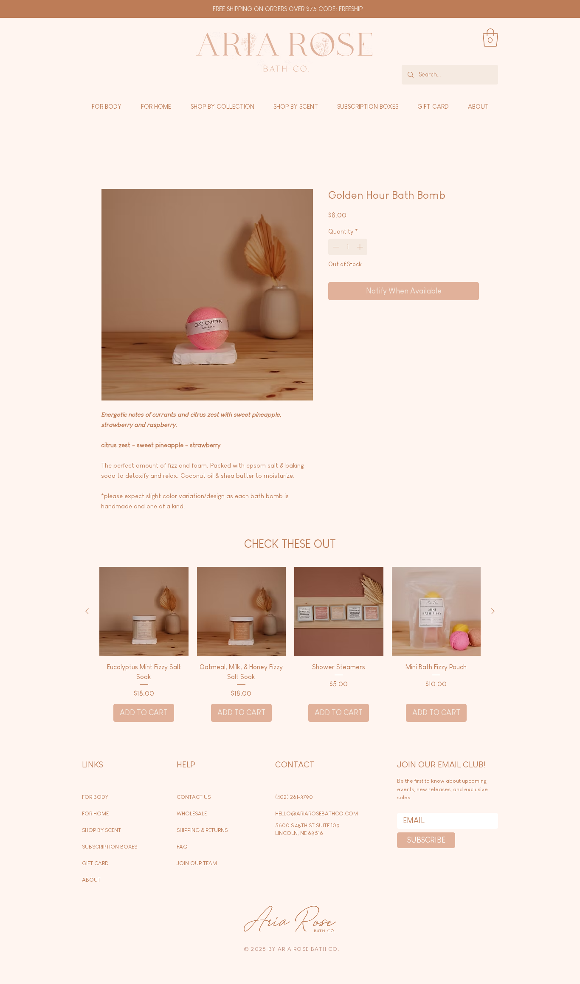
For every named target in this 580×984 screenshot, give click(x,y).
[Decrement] (335, 248)
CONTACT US (194, 798)
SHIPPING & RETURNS (202, 831)
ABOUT (91, 881)
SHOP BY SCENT (101, 831)
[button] (490, 37)
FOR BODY (95, 798)
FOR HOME (95, 815)
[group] (290, 646)
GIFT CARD (95, 864)
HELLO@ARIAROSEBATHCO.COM (316, 815)
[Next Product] (493, 612)
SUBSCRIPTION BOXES (109, 848)
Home (109, 159)
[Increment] (360, 248)
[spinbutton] (348, 248)
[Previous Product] (87, 612)
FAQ (182, 848)
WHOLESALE (192, 815)
